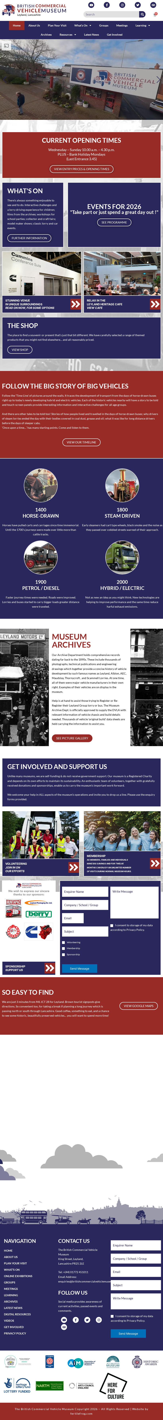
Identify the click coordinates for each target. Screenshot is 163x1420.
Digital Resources (17, 1314)
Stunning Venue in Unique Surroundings (29, 304)
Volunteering (16, 867)
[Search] (142, 14)
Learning (141, 25)
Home (16, 25)
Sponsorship (15, 968)
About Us (34, 25)
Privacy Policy (135, 929)
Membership (109, 863)
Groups (103, 25)
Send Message (79, 968)
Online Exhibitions (18, 1276)
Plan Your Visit (57, 25)
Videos (9, 1320)
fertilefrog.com (81, 1413)
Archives (46, 34)
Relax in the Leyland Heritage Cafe (104, 304)
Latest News (91, 34)
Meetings (122, 25)
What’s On (80, 25)
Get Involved (114, 34)
